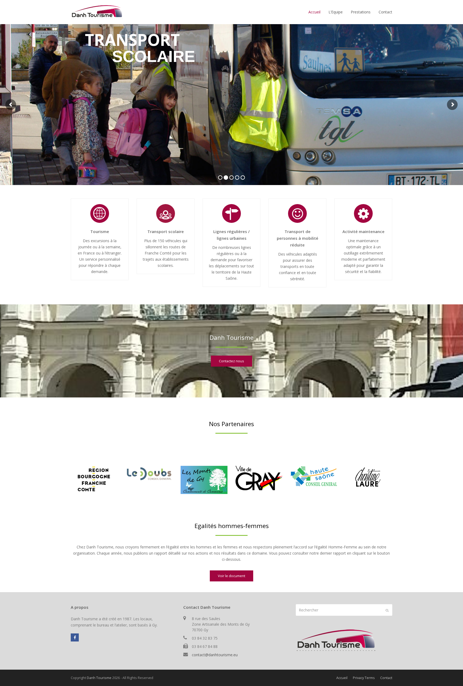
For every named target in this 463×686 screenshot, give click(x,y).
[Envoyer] (387, 610)
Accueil (342, 677)
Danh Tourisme (99, 677)
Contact (386, 677)
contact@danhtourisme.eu (215, 654)
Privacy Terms (364, 677)
